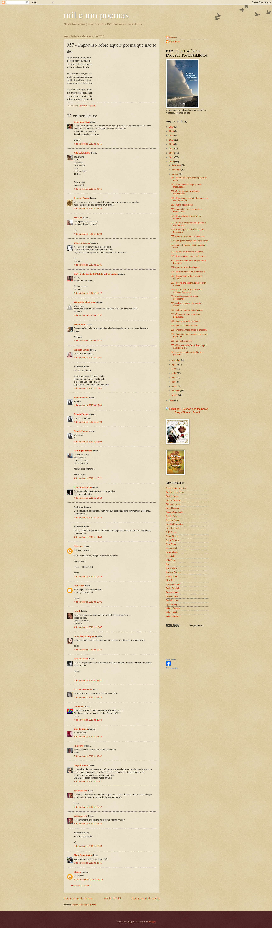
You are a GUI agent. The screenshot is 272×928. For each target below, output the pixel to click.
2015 (171, 140)
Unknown (78, 546)
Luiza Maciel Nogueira (85, 636)
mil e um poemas (96, 14)
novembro (176, 170)
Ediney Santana (173, 500)
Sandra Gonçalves (83, 487)
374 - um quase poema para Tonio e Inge (189, 241)
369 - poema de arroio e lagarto (185, 267)
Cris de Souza (81, 729)
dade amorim (80, 791)
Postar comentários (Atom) (84, 905)
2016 (171, 135)
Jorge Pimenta (81, 765)
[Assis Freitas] (168, 665)
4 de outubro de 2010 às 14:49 (88, 577)
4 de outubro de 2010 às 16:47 (88, 627)
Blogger (151, 922)
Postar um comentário (81, 885)
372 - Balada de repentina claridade (187, 252)
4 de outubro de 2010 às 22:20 (88, 697)
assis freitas (174, 41)
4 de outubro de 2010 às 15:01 (88, 602)
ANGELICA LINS (82, 153)
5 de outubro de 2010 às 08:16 (88, 737)
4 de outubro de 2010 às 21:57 (88, 680)
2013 (171, 148)
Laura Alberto (172, 552)
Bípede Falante (81, 397)
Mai (167, 564)
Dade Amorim (172, 496)
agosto (175, 364)
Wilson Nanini (172, 612)
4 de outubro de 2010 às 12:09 (88, 405)
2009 (171, 400)
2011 (171, 157)
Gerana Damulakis (83, 690)
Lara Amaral (171, 548)
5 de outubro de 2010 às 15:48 (88, 823)
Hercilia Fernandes (174, 524)
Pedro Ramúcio (173, 588)
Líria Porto (170, 560)
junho (174, 373)
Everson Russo (81, 198)
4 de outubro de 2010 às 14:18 (88, 498)
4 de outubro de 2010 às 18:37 (88, 650)
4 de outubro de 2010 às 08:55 (88, 144)
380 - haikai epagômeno (182, 205)
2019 (171, 127)
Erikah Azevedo (173, 504)
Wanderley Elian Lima (84, 302)
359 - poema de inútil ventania (184, 325)
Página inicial (112, 898)
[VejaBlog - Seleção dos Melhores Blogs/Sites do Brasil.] (187, 410)
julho (174, 369)
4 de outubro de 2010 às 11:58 (88, 388)
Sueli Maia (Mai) (82, 122)
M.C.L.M (78, 218)
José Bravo (171, 544)
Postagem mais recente (78, 898)
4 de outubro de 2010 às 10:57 (88, 315)
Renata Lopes (172, 592)
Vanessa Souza (81, 350)
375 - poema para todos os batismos (187, 236)
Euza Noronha (172, 508)
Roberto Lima (172, 596)
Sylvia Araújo (172, 604)
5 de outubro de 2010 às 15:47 (88, 807)
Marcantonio (80, 324)
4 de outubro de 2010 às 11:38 (88, 341)
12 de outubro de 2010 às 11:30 (88, 880)
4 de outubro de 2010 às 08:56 (88, 189)
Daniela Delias (81, 659)
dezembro (176, 165)
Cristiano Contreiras (175, 492)
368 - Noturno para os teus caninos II (188, 272)
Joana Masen (172, 536)
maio (174, 377)
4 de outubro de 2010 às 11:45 (88, 357)
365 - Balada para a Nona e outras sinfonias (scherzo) (186, 290)
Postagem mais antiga (146, 898)
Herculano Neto (173, 528)
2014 (171, 144)
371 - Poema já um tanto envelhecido (188, 256)
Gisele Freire (172, 516)
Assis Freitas (171, 659)
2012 (171, 153)
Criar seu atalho (172, 668)
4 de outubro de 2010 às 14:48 (88, 517)
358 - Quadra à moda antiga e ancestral (189, 330)
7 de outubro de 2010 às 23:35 (88, 863)
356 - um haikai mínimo (181, 341)
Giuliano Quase (173, 520)
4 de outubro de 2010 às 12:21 (88, 478)
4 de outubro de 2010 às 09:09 (88, 234)
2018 (171, 131)
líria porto (79, 746)
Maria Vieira (171, 568)
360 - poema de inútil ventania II (185, 321)
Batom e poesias (82, 243)
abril (174, 382)
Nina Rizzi (170, 580)
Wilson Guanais (173, 608)
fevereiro (176, 391)
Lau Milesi (79, 706)
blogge (77, 872)
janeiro (175, 395)
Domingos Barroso (83, 451)
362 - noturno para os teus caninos (187, 310)
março (175, 386)
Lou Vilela (79, 585)
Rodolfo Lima (172, 600)
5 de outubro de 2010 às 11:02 (88, 781)
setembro (176, 360)
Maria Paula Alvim (83, 855)
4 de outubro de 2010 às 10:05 (88, 265)
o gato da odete (173, 584)
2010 (171, 161)
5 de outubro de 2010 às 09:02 (88, 756)
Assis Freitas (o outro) (176, 488)
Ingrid (77, 611)
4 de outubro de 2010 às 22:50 (88, 720)
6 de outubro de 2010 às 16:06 (88, 846)
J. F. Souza (171, 532)
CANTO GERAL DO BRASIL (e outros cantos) (96, 274)
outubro (175, 174)
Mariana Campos (173, 572)
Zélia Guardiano (173, 616)
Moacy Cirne (171, 576)
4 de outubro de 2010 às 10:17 (88, 293)
